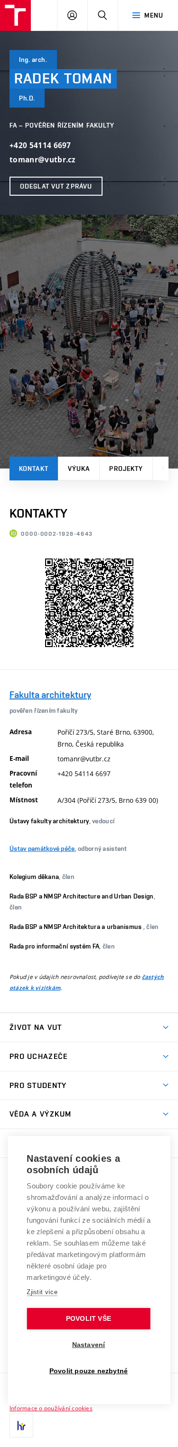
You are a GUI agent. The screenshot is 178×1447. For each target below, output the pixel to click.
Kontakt (33, 468)
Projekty (126, 468)
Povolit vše (88, 1318)
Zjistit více (42, 1292)
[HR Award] (21, 1425)
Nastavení (88, 1344)
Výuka (79, 468)
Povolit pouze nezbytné (88, 1371)
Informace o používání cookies (51, 1408)
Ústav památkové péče (42, 848)
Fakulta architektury (50, 694)
